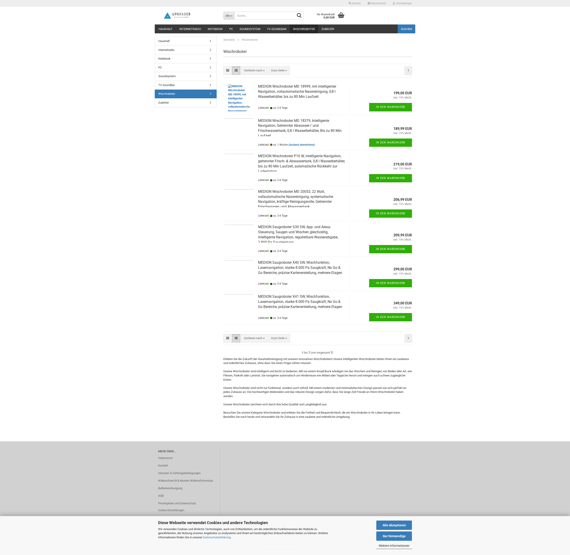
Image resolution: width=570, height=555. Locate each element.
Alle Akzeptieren (394, 525)
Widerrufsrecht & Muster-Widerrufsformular (185, 480)
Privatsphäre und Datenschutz (177, 503)
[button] (376, 3)
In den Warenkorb (390, 107)
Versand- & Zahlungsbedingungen (179, 473)
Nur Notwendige (394, 536)
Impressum (165, 458)
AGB (161, 495)
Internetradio (190, 29)
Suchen (406, 29)
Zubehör (328, 29)
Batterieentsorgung (170, 488)
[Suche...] (299, 16)
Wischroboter (304, 29)
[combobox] (254, 70)
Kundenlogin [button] (403, 3)
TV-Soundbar (276, 29)
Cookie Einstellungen (171, 510)
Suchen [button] (356, 3)
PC (231, 29)
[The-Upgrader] (187, 15)
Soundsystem (250, 29)
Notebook (215, 29)
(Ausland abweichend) (301, 144)
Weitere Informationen (394, 545)
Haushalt (166, 29)
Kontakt (163, 465)
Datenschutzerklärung (217, 537)
